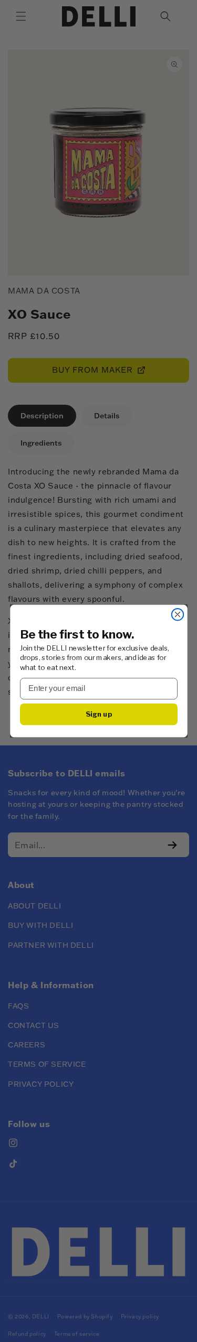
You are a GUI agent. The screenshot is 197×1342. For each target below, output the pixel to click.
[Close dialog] (177, 615)
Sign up (98, 714)
